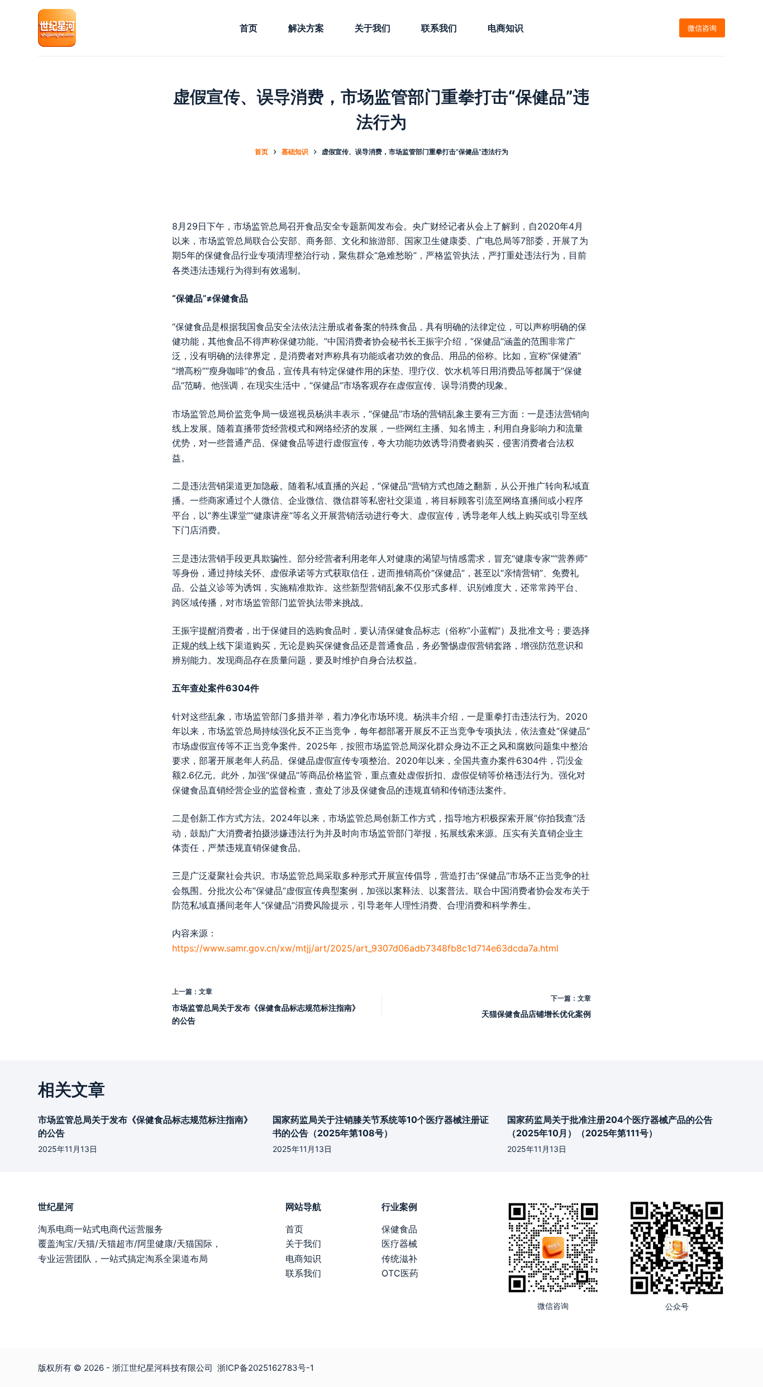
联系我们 (439, 28)
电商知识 (505, 28)
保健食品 (399, 1229)
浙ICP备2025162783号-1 (265, 1367)
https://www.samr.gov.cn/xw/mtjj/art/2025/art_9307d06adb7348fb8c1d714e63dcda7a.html (365, 948)
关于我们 (372, 28)
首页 (248, 28)
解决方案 (306, 28)
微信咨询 (702, 27)
